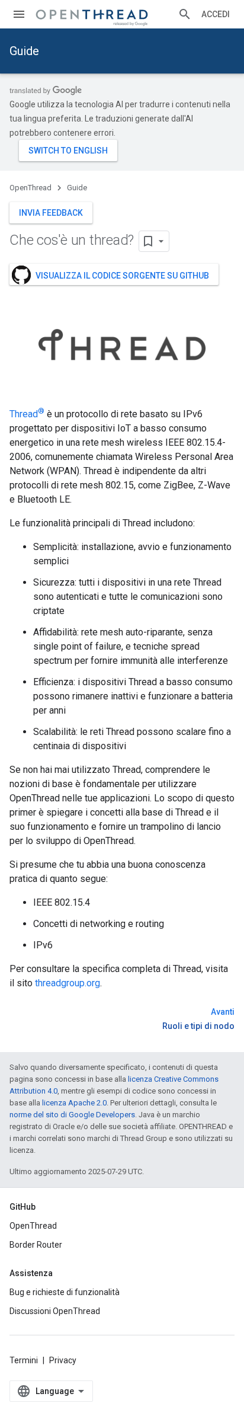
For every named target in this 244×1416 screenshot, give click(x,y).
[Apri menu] (19, 14)
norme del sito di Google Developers (72, 1114)
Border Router (35, 1244)
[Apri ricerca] (185, 14)
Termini (23, 1360)
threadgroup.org (67, 983)
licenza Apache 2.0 (74, 1102)
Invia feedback (51, 213)
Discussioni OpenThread (54, 1311)
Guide (24, 51)
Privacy (62, 1360)
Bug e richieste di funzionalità (64, 1292)
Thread (26, 414)
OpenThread (30, 187)
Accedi (215, 14)
